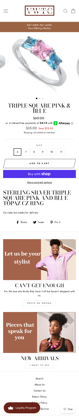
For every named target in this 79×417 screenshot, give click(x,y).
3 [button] (43, 99)
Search (39, 378)
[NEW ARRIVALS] (39, 332)
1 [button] (37, 98)
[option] (39, 27)
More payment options (39, 182)
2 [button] (40, 99)
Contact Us (39, 390)
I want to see (40, 365)
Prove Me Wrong (39, 303)
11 (61, 152)
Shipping (28, 132)
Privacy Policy (39, 403)
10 (51, 152)
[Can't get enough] (39, 259)
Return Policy (39, 396)
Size (39, 145)
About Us (40, 384)
